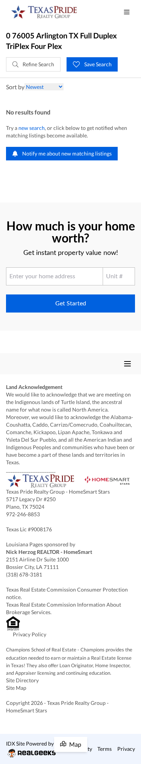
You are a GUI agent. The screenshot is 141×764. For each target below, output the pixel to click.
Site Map (16, 688)
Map (75, 744)
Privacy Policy (29, 634)
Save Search (97, 64)
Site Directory (22, 680)
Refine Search (37, 64)
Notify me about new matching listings (66, 153)
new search (31, 128)
